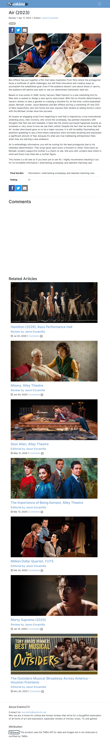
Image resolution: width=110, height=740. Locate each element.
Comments (35, 336)
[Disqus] (55, 242)
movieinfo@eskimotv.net (33, 712)
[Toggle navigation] (99, 4)
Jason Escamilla (50, 18)
